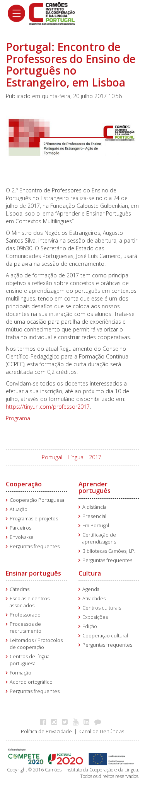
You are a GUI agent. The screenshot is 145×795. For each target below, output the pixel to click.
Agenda (90, 589)
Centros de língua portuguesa (29, 660)
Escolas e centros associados (29, 602)
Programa (18, 418)
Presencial (94, 516)
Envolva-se (22, 537)
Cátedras (19, 589)
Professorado (25, 615)
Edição (89, 626)
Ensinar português (33, 573)
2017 (95, 457)
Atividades (94, 598)
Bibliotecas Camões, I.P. (108, 551)
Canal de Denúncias (101, 731)
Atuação (18, 509)
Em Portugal (95, 525)
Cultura (89, 573)
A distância (94, 507)
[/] (52, 13)
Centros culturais (101, 608)
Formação (20, 672)
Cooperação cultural (105, 635)
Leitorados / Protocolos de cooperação (36, 644)
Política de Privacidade (46, 731)
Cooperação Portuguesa (37, 500)
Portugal (52, 457)
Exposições (95, 617)
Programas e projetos (34, 518)
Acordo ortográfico (31, 682)
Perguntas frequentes (35, 546)
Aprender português (94, 487)
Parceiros (20, 528)
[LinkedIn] (88, 721)
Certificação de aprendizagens (99, 538)
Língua (76, 457)
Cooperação (24, 484)
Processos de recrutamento (25, 627)
